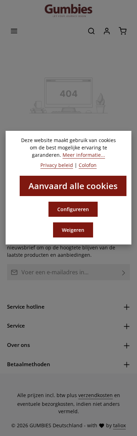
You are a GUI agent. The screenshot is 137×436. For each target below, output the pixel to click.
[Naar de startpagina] (68, 10)
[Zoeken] (91, 31)
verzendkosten (95, 395)
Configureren (73, 209)
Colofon (88, 165)
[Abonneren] (124, 272)
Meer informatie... (84, 155)
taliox (119, 425)
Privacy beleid (56, 165)
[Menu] (14, 31)
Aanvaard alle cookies (73, 186)
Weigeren (73, 230)
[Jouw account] (107, 31)
